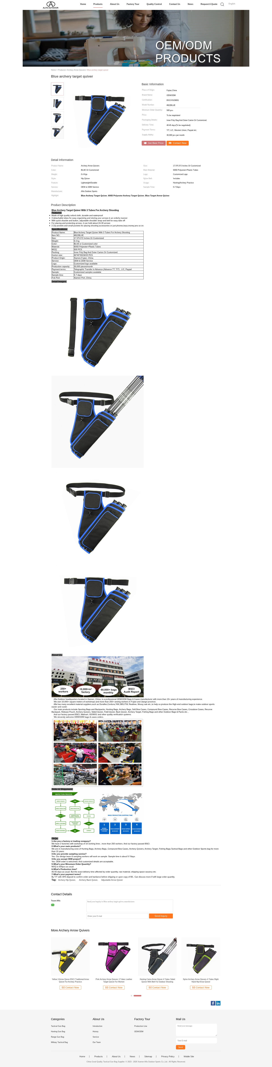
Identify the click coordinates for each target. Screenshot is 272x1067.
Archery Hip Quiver (66, 880)
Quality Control (154, 4)
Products (97, 4)
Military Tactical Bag (59, 1042)
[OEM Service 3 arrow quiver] (113, 956)
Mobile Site (189, 1057)
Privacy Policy (168, 1057)
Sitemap (148, 1057)
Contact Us (174, 4)
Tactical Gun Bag (58, 1026)
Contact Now (179, 143)
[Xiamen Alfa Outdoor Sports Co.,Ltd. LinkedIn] (218, 1003)
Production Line (140, 1026)
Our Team (97, 1042)
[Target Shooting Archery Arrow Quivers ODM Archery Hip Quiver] (200, 956)
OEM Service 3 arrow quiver (113, 979)
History (95, 1031)
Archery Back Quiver (88, 880)
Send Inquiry (161, 916)
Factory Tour (133, 4)
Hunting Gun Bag (58, 1031)
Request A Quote (209, 4)
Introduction (97, 1026)
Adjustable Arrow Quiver (112, 880)
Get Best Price (155, 143)
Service (96, 1037)
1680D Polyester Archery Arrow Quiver (157, 979)
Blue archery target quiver (97, 70)
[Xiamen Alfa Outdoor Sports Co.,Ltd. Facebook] (213, 1003)
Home (83, 4)
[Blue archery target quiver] (70, 956)
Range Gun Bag (57, 1037)
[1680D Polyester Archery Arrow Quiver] (157, 956)
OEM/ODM (138, 1031)
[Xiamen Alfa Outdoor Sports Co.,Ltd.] (50, 5)
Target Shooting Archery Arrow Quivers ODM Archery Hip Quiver (201, 980)
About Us (114, 4)
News (190, 4)
